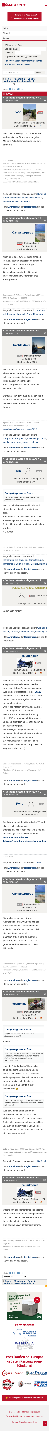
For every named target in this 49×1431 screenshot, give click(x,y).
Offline (40, 113)
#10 (44, 1180)
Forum (8, 79)
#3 (45, 333)
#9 (45, 994)
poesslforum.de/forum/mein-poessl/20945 (20, 429)
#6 (45, 651)
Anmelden (13, 207)
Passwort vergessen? (16, 61)
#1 (45, 100)
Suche (6, 38)
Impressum (35, 1412)
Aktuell (6, 33)
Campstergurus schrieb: (19, 493)
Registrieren (23, 64)
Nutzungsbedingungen (33, 1416)
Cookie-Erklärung (14, 1416)
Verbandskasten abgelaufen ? (19, 81)
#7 (45, 794)
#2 (45, 221)
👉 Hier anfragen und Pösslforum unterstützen (24, 1398)
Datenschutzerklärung (19, 1412)
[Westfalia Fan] (24, 1343)
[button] (46, 5)
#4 (45, 461)
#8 (45, 882)
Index (5, 28)
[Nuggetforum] (24, 1332)
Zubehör (32, 79)
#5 (45, 583)
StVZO (38, 692)
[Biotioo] (24, 1306)
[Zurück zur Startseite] (14, 5)
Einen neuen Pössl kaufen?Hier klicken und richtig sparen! (26, 16)
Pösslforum (19, 79)
